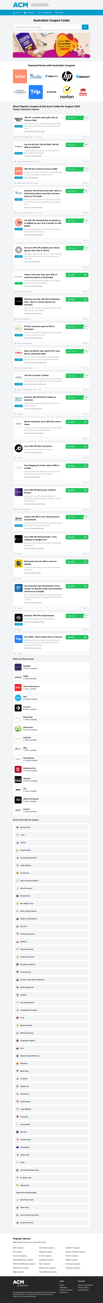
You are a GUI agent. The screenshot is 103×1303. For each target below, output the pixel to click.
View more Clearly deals (32, 261)
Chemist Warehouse (24, 1264)
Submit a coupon (66, 1290)
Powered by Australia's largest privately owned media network (40, 4)
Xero (44, 1264)
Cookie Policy (83, 1290)
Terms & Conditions (85, 1285)
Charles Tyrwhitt (75, 1252)
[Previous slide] (16, 45)
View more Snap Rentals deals (34, 528)
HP (17, 1252)
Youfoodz (72, 1268)
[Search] (85, 27)
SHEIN (71, 1260)
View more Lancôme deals (32, 313)
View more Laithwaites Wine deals (35, 362)
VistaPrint (72, 1248)
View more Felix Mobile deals (33, 234)
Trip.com (20, 1256)
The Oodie (46, 1248)
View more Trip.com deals (32, 648)
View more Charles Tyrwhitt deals (35, 384)
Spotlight (46, 1260)
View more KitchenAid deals (33, 286)
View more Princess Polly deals (34, 131)
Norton (71, 1256)
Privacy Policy (83, 1287)
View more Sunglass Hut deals (34, 548)
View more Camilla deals (32, 477)
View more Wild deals (31, 177)
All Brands (63, 1287)
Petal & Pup (21, 1268)
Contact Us (64, 1292)
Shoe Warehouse (23, 1260)
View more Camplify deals (32, 602)
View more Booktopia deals (33, 338)
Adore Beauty (48, 1272)
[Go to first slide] (87, 45)
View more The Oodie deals (33, 207)
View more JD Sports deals (33, 452)
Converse (72, 1264)
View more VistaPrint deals (33, 156)
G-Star (45, 1256)
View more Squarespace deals (34, 622)
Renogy (45, 1252)
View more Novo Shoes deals (33, 433)
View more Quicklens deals (33, 408)
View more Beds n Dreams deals (34, 504)
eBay (18, 1272)
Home (62, 1285)
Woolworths (47, 1268)
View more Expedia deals (32, 573)
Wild (18, 1248)
